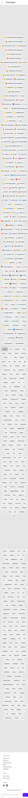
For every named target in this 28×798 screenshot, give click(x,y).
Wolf (18, 705)
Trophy (23, 684)
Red (4, 622)
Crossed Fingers (7, 420)
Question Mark (14, 617)
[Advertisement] (14, 20)
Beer (25, 361)
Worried (6, 709)
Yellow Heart (8, 718)
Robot (23, 622)
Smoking (23, 647)
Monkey (11, 567)
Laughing (21, 511)
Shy (19, 638)
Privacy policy (6, 778)
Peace (9, 588)
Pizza (18, 597)
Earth (23, 436)
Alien (24, 349)
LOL (18, 555)
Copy (25, 795)
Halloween (23, 482)
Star (10, 655)
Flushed (5, 466)
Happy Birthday (14, 491)
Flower (22, 461)
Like (19, 551)
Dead (16, 424)
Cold (6, 407)
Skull (11, 643)
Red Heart (10, 622)
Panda (22, 584)
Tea (18, 668)
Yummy (16, 718)
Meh (21, 559)
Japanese (24, 507)
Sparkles (24, 651)
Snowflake (4, 651)
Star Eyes (16, 655)
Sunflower (20, 659)
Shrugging (12, 638)
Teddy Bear (7, 672)
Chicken (14, 395)
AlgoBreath (6, 769)
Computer (13, 407)
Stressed (24, 655)
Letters (4, 551)
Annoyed (23, 353)
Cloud (10, 403)
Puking (15, 609)
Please (12, 601)
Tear (23, 668)
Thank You (21, 672)
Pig (18, 592)
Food (11, 466)
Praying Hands (6, 609)
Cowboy (5, 416)
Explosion (11, 445)
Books (11, 374)
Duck (18, 436)
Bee (20, 361)
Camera (13, 382)
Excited (4, 445)
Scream (18, 634)
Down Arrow (13, 432)
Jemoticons (5, 760)
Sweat (22, 663)
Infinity (17, 507)
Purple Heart (22, 613)
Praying (21, 605)
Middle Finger (5, 563)
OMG (16, 580)
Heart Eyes (7, 495)
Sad (4, 630)
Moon (17, 567)
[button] (3, 2)
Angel (3, 353)
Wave (20, 697)
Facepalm (6, 449)
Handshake (21, 486)
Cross (23, 416)
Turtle (13, 688)
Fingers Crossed (6, 457)
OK (4, 580)
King (10, 511)
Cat (10, 386)
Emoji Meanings (20, 343)
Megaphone (14, 559)
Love (23, 555)
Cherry (7, 395)
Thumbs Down (6, 680)
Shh (24, 634)
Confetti (21, 407)
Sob (12, 651)
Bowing (24, 374)
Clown (16, 403)
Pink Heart (11, 597)
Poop (7, 605)
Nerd (11, 576)
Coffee (23, 403)
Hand (5, 486)
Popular (5, 349)
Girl (11, 474)
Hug (4, 503)
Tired (24, 680)
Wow (12, 709)
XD (7, 713)
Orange (23, 580)
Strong (7, 659)
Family (8, 453)
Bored (17, 374)
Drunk (12, 436)
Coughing (20, 411)
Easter (5, 441)
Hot (17, 499)
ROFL (10, 626)
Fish (20, 457)
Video (15, 693)
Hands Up (12, 486)
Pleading (5, 601)
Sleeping (23, 643)
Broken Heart (13, 378)
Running (23, 626)
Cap (19, 382)
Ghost (5, 474)
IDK (11, 507)
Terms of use (6, 776)
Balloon (22, 357)
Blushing (4, 374)
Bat (9, 361)
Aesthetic (17, 349)
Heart (22, 491)
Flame (10, 461)
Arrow (5, 357)
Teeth (14, 672)
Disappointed (20, 428)
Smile (9, 647)
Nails (21, 572)
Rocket (4, 626)
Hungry (10, 503)
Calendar (5, 382)
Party (3, 588)
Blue (14, 370)
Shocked (4, 638)
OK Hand (10, 580)
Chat (24, 386)
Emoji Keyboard (8, 343)
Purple (13, 613)
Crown (16, 420)
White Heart (5, 705)
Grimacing (21, 478)
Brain (5, 378)
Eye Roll (19, 445)
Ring (17, 622)
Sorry (17, 651)
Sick (25, 638)
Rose (16, 626)
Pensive (6, 592)
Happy (5, 491)
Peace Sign (17, 588)
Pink (4, 597)
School (11, 634)
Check (6, 391)
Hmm (11, 499)
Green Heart (13, 478)
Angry (9, 353)
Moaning (24, 563)
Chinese (21, 395)
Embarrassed (21, 441)
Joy (5, 511)
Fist (25, 457)
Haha (16, 482)
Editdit (4, 764)
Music (6, 572)
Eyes (25, 445)
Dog (6, 432)
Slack (16, 643)
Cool (14, 411)
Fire (15, 457)
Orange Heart (7, 584)
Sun (13, 659)
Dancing (10, 424)
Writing (19, 709)
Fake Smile (21, 449)
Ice (24, 503)
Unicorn (20, 688)
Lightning (12, 551)
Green (5, 478)
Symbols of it (6, 758)
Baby (15, 357)
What (16, 701)
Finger (20, 453)
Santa (15, 630)
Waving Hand (7, 701)
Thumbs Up (16, 680)
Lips (24, 551)
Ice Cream (4, 507)
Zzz (22, 718)
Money (4, 567)
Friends (18, 466)
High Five (21, 495)
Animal (16, 353)
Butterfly (22, 378)
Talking (12, 668)
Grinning (4, 482)
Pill (23, 592)
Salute (9, 630)
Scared (4, 634)
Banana (4, 361)
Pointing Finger (21, 601)
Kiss (15, 511)
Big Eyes (5, 365)
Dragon (21, 432)
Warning (8, 697)
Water (14, 697)
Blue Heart (21, 370)
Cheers (22, 391)
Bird (11, 365)
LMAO (4, 555)
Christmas (4, 399)
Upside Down (7, 693)
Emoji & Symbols (7, 762)
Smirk (15, 647)
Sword (5, 668)
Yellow (20, 713)
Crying (23, 420)
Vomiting (22, 693)
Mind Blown (15, 563)
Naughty (4, 576)
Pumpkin (22, 609)
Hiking (5, 499)
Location (12, 555)
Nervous (18, 576)
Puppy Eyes (6, 613)
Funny (14, 470)
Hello (14, 495)
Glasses (17, 474)
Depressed (23, 424)
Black (24, 365)
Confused (7, 411)
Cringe (17, 416)
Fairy (13, 449)
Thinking (9, 676)
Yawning (13, 713)
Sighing (4, 643)
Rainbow (23, 617)
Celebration (17, 386)
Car (24, 382)
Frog (24, 466)
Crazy (11, 416)
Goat (23, 474)
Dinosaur (12, 428)
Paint (16, 584)
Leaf (14, 516)
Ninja (24, 576)
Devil (5, 428)
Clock (4, 403)
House (22, 499)
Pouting (13, 605)
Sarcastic (22, 630)
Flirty (16, 461)
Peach (24, 588)
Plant (24, 597)
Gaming (21, 470)
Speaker (4, 655)
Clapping (23, 399)
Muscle (24, 567)
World (24, 705)
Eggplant (12, 441)
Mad (7, 559)
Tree (17, 684)
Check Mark (14, 391)
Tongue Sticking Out (8, 684)
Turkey (7, 688)
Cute (3, 424)
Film (14, 453)
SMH (4, 647)
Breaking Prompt (7, 767)
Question (4, 617)
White (22, 701)
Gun (11, 482)
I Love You (18, 503)
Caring (4, 386)
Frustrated (7, 470)
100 (11, 349)
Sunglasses (7, 663)
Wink (12, 705)
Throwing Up (17, 676)
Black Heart (7, 370)
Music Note (14, 572)
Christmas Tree (14, 399)
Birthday (17, 365)
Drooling (5, 436)
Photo (12, 592)
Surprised (15, 663)
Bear (15, 361)
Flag (5, 461)
